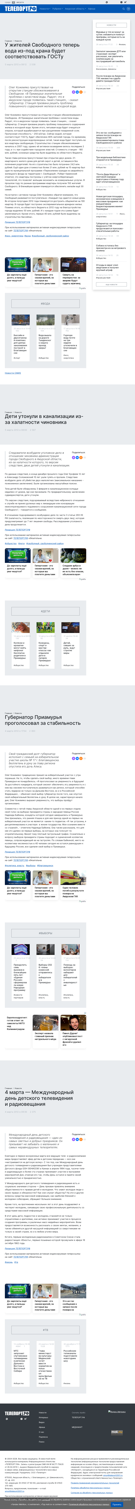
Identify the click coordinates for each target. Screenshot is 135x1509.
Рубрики (56, 8)
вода (28, 235)
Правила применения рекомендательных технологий (95, 1483)
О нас (41, 1432)
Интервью (43, 1417)
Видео (41, 1422)
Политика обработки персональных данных (90, 1488)
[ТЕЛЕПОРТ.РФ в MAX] (107, 2)
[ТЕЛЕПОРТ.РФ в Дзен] (121, 2)
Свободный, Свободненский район (51, 235)
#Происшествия (103, 88)
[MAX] (73, 92)
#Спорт (17, 358)
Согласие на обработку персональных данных (92, 1493)
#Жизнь (67, 1383)
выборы (31, 865)
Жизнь (9, 1262)
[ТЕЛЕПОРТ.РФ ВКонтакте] (114, 2)
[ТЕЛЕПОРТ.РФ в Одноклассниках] (117, 2)
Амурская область (74, 8)
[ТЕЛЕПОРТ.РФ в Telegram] (110, 2)
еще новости (111, 284)
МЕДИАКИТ (77, 1427)
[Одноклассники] (81, 92)
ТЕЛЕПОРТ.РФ (20, 230)
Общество (11, 543)
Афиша (91, 8)
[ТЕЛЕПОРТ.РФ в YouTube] (129, 2)
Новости (44, 8)
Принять (117, 1504)
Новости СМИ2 (13, 373)
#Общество (44, 358)
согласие (46, 1499)
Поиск (41, 1442)
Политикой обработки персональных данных (89, 1504)
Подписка (43, 1437)
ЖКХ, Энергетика (14, 235)
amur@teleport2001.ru (14, 1491)
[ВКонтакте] (77, 92)
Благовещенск (45, 865)
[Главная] (21, 8)
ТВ (17, 1262)
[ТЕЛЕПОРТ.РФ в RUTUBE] (125, 2)
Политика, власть (15, 865)
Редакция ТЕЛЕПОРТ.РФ (17, 222)
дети (22, 543)
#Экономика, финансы (106, 69)
